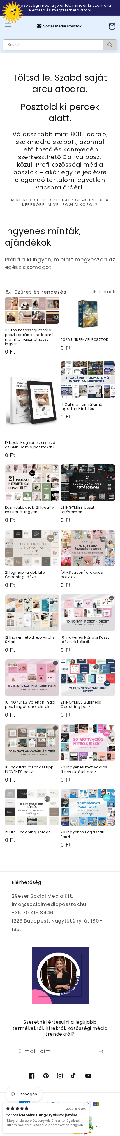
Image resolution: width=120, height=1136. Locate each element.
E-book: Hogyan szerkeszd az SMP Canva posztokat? (30, 444)
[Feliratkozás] (101, 1051)
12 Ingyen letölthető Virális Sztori (30, 639)
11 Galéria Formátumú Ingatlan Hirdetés (82, 406)
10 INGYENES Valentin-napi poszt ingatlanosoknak (30, 704)
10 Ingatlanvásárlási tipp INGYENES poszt (29, 769)
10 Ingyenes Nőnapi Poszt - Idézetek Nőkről (86, 639)
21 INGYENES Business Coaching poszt (81, 704)
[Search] (110, 45)
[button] (8, 26)
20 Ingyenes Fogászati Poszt (83, 834)
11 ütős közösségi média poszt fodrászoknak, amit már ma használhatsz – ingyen (29, 337)
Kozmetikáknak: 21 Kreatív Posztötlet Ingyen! (29, 509)
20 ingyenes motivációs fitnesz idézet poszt (84, 769)
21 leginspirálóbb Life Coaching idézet (25, 574)
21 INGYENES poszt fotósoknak (77, 509)
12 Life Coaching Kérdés (28, 832)
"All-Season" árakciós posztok (82, 574)
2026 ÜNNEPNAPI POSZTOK (84, 339)
